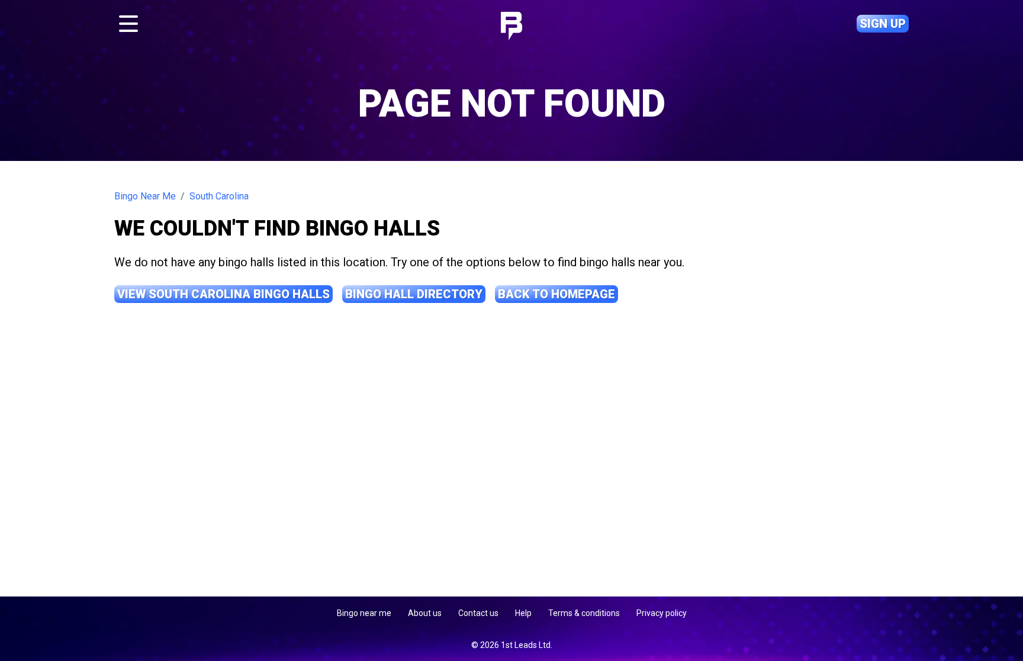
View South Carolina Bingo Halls (223, 294)
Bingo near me (364, 613)
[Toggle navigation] (128, 23)
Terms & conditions (584, 613)
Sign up (883, 24)
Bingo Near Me (145, 196)
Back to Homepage (556, 294)
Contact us (478, 613)
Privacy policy (661, 613)
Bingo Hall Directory (413, 294)
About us (425, 613)
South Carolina (219, 196)
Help (523, 613)
